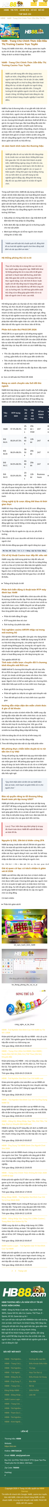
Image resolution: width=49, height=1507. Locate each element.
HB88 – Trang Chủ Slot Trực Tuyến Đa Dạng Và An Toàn (14, 1404)
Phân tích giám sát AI (12, 904)
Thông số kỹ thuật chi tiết (14, 583)
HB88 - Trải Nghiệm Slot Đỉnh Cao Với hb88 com (22, 1078)
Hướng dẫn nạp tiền (37, 1359)
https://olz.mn (10, 1446)
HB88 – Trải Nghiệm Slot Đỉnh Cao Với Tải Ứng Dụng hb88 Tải (14, 1372)
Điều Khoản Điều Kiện (38, 1364)
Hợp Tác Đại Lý (35, 1372)
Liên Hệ (32, 1395)
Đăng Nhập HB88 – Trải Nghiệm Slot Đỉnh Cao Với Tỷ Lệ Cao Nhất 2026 (14, 1390)
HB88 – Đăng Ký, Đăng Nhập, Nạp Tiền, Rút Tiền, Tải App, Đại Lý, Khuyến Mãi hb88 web (14, 1377)
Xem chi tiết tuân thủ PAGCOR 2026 (18, 377)
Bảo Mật (32, 1381)
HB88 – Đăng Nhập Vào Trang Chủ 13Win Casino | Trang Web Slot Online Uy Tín (14, 1395)
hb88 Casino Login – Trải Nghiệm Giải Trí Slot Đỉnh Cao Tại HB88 (14, 1399)
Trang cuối (22, 1271)
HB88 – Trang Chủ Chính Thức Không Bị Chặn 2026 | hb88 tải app (14, 1386)
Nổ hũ (31, 1386)
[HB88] (13, 4)
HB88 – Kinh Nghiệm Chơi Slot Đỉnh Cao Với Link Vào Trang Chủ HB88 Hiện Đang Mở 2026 (14, 1422)
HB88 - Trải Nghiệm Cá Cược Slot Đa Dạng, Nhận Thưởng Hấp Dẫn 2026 (14, 1408)
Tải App (32, 1368)
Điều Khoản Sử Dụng (38, 1377)
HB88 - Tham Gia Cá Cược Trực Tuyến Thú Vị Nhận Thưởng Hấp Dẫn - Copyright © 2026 (14, 1413)
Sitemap (24, 1491)
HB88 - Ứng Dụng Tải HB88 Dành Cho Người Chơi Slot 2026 (14, 1381)
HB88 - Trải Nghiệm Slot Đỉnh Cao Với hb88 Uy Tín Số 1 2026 (14, 1359)
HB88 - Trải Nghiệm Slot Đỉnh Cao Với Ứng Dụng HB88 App (14, 1417)
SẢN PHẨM (34, 1390)
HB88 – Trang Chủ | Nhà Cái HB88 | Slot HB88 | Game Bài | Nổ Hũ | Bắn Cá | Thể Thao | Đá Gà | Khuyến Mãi (22, 1054)
